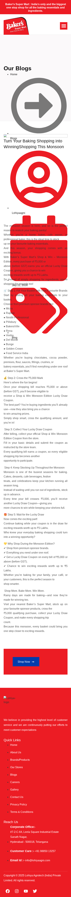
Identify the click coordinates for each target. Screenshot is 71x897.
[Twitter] (35, 891)
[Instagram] (17, 891)
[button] (63, 26)
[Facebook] (8, 891)
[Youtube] (26, 891)
